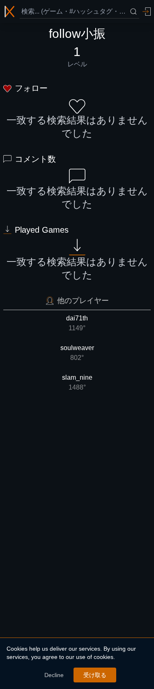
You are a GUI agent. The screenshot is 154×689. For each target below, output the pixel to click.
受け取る (94, 675)
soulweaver (77, 352)
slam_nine (77, 382)
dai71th (77, 323)
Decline (54, 675)
